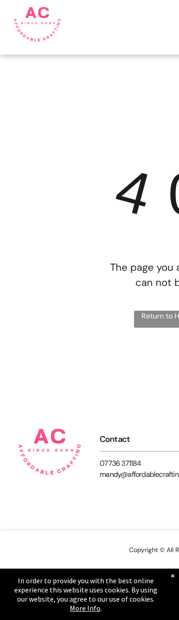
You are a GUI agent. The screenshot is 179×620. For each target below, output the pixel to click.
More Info (85, 608)
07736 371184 (120, 463)
